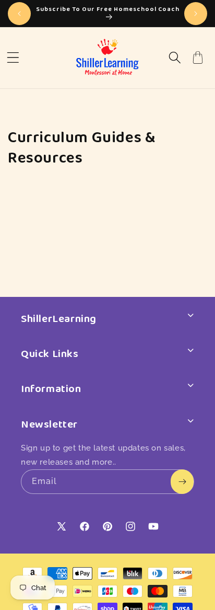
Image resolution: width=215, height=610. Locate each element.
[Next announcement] (195, 13)
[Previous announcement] (19, 13)
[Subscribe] (182, 481)
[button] (13, 57)
